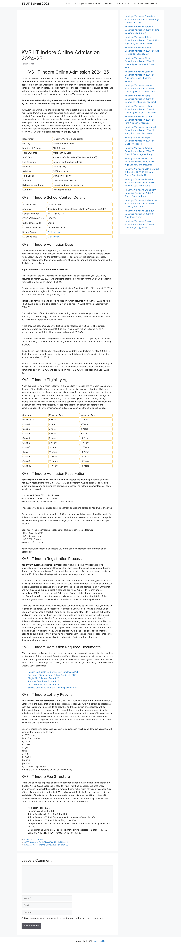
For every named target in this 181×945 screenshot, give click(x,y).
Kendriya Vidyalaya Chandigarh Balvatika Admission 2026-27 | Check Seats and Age (140, 193)
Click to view (54, 232)
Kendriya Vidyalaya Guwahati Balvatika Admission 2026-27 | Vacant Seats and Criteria (140, 182)
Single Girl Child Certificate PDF (43, 678)
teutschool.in (99, 941)
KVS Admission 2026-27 (115, 3)
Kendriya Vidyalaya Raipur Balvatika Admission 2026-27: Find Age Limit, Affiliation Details (142, 40)
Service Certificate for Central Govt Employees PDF (53, 672)
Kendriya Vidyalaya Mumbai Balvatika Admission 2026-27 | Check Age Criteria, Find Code (140, 88)
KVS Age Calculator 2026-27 (87, 3)
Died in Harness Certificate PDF (43, 684)
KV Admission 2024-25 (34, 839)
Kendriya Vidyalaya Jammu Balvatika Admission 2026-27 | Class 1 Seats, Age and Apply (140, 151)
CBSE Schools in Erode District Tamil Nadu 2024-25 (46, 842)
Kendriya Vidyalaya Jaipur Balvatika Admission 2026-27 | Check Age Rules (140, 140)
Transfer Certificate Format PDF (43, 681)
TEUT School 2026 (36, 4)
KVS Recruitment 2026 (144, 3)
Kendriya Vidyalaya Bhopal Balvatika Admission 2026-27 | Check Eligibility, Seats (140, 224)
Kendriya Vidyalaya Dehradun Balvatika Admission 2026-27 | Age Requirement (140, 214)
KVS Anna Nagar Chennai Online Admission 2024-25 (46, 845)
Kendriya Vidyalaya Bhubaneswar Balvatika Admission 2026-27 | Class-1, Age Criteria (141, 203)
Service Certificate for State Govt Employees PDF (52, 687)
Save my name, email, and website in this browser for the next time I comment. (63, 918)
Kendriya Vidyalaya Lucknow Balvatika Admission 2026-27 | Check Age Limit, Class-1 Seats (140, 109)
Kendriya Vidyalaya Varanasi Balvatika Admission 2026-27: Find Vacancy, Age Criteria (142, 29)
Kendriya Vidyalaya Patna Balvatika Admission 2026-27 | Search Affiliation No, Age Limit (140, 98)
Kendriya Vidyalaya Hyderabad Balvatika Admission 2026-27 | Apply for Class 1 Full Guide (140, 130)
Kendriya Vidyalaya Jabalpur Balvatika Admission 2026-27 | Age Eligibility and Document (140, 161)
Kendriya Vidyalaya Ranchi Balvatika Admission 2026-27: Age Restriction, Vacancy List (142, 50)
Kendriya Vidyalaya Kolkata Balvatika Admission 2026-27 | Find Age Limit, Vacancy (140, 119)
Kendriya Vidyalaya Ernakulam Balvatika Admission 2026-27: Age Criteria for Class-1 (142, 19)
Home (67, 3)
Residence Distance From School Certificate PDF (52, 675)
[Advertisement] (67, 32)
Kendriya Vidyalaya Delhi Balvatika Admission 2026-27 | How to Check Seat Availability (142, 172)
